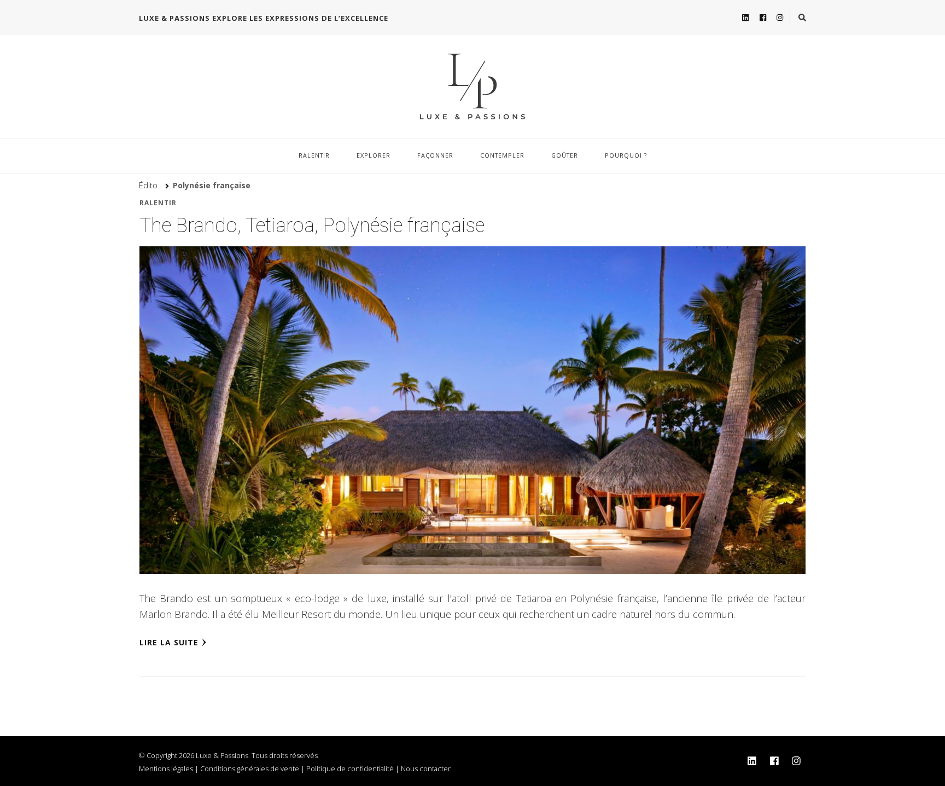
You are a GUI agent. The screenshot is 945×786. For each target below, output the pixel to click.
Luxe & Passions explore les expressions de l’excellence (263, 18)
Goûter (564, 155)
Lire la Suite (169, 642)
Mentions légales (166, 768)
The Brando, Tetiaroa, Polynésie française (312, 225)
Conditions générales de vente (249, 768)
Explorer (373, 155)
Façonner (435, 155)
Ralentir (314, 155)
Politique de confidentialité (350, 768)
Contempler (502, 155)
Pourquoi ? (626, 155)
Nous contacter (426, 768)
